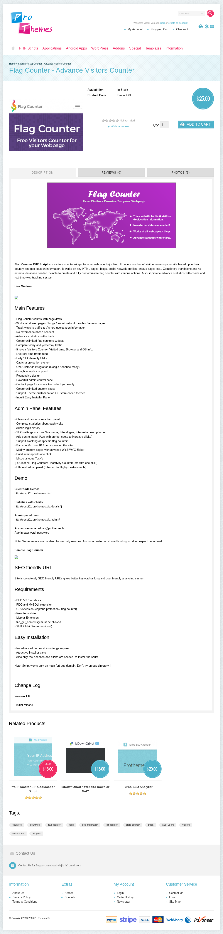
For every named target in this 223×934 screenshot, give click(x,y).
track (151, 824)
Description (42, 172)
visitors (186, 824)
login (162, 23)
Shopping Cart (159, 29)
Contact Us (176, 893)
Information (174, 48)
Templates (153, 48)
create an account (178, 23)
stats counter (133, 824)
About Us (18, 893)
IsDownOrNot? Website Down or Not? (85, 789)
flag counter (54, 824)
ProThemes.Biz (42, 918)
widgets (37, 833)
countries (35, 824)
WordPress (99, 48)
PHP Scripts (28, 48)
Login (120, 893)
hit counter (112, 824)
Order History (125, 897)
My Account (135, 29)
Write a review (120, 126)
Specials (70, 897)
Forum (173, 897)
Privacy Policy (21, 897)
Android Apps (76, 48)
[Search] (210, 13)
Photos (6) (180, 172)
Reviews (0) (111, 172)
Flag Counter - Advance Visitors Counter (49, 63)
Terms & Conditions (24, 901)
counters (17, 824)
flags (71, 824)
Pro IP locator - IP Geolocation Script (33, 789)
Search (22, 63)
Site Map (175, 901)
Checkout (182, 29)
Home (13, 48)
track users (168, 824)
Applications (52, 48)
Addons (119, 48)
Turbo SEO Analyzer (137, 787)
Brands (69, 893)
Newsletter (123, 901)
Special (135, 48)
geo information (90, 824)
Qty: (156, 125)
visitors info (18, 833)
